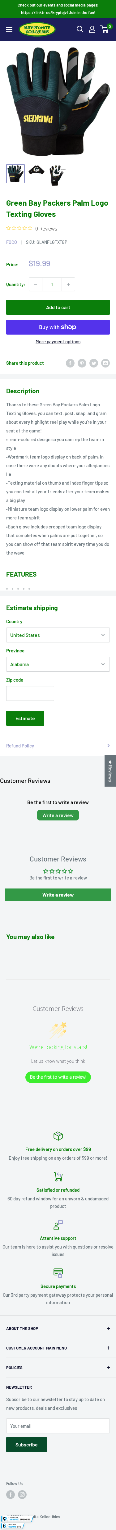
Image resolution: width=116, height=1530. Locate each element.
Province (15, 650)
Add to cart (58, 307)
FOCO (11, 242)
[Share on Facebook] (70, 363)
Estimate (25, 718)
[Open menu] (9, 29)
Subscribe (26, 1444)
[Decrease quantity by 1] (35, 284)
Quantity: (15, 284)
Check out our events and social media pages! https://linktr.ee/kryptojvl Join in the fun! (58, 8)
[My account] (92, 29)
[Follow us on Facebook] (10, 1494)
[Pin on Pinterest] (82, 363)
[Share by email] (105, 363)
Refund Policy (20, 745)
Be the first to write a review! (58, 1077)
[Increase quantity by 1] (68, 284)
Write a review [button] (58, 894)
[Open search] (80, 29)
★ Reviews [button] (110, 771)
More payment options (58, 341)
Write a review (58, 815)
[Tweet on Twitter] (93, 363)
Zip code (14, 680)
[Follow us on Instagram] (22, 1494)
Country (14, 621)
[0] (105, 29)
